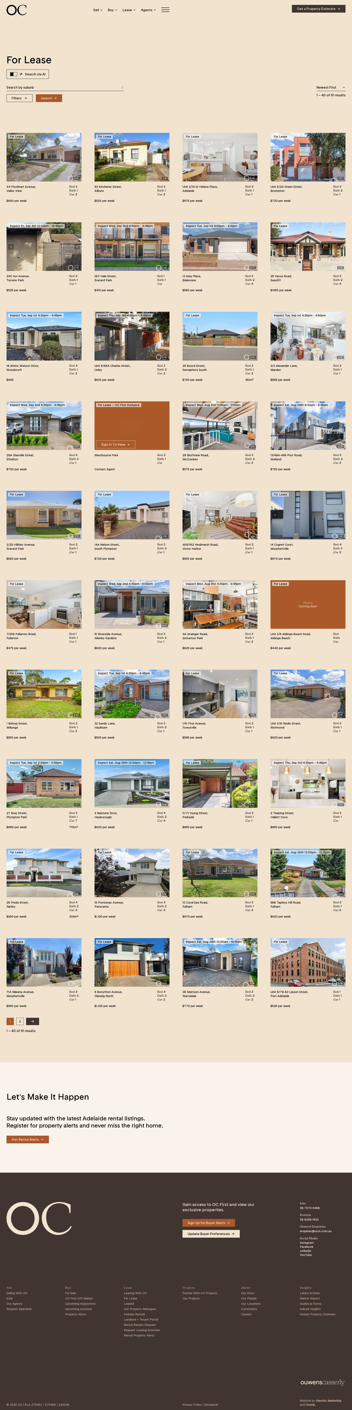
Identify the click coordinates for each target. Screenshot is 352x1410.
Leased (129, 1304)
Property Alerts (75, 1314)
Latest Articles (310, 1293)
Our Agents (14, 1304)
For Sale (70, 1293)
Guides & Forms (310, 1304)
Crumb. (311, 1405)
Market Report (310, 1298)
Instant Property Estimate (318, 1314)
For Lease (130, 1298)
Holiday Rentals (134, 1314)
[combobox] (65, 87)
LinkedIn (305, 1251)
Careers (246, 1314)
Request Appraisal (19, 1309)
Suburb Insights (310, 1309)
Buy (111, 10)
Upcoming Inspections (80, 1304)
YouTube (306, 1255)
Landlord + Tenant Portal (141, 1319)
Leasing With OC (135, 1293)
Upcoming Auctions (78, 1309)
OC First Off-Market (79, 1298)
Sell (96, 10)
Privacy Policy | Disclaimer (200, 1405)
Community (249, 1309)
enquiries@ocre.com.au (316, 1231)
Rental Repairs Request (140, 1325)
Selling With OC (17, 1293)
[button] (11, 157)
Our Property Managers (140, 1309)
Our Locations (251, 1304)
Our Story (247, 1293)
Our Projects (191, 1298)
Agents (146, 10)
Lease (127, 10)
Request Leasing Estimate (142, 1330)
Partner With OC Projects (200, 1293)
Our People (249, 1298)
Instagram (307, 1243)
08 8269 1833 (309, 1219)
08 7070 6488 (310, 1208)
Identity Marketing (328, 1400)
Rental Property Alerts (139, 1335)
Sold (9, 1298)
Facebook (306, 1247)
